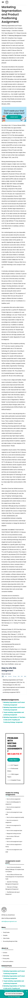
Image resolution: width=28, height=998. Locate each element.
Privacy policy (6, 958)
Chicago (14, 676)
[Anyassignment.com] (15, 3)
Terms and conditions (8, 961)
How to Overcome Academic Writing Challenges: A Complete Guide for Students (15, 869)
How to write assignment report (14, 841)
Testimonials (6, 955)
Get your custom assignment (14, 993)
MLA (6, 676)
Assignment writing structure (14, 833)
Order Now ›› (13, 760)
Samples (5, 935)
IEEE (22, 676)
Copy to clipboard (7, 686)
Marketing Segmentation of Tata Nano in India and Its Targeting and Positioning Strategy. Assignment (14, 720)
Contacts (5, 952)
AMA (25, 676)
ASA (19, 676)
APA (3, 676)
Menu (3, 2)
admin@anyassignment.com (9, 921)
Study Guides (6, 932)
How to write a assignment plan (14, 830)
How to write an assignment (13, 799)
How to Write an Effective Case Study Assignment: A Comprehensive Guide (15, 877)
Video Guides (6, 938)
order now (14, 117)
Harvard (10, 676)
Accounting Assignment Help (10, 941)
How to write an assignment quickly (15, 817)
